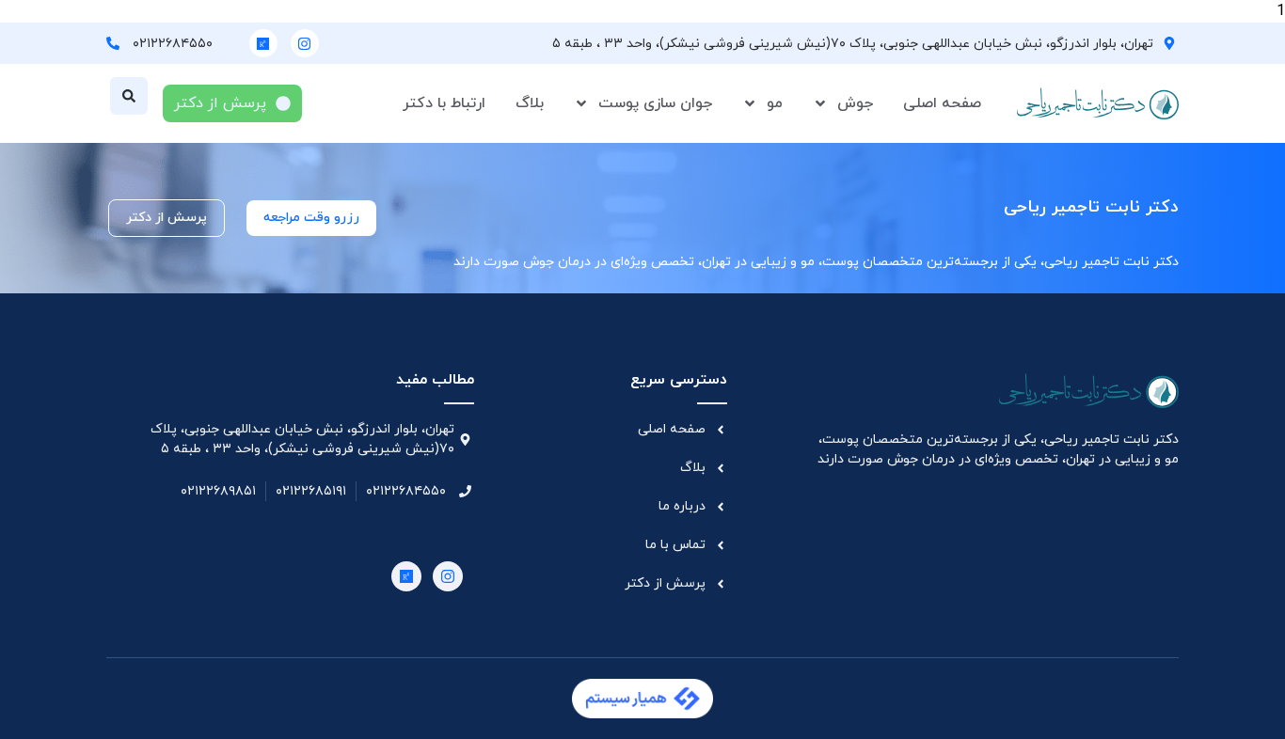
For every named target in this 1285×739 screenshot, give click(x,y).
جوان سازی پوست (655, 103)
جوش (855, 103)
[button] (129, 96)
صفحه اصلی (942, 103)
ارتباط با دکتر (444, 103)
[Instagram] (305, 43)
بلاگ (530, 103)
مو (775, 103)
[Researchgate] (263, 43)
